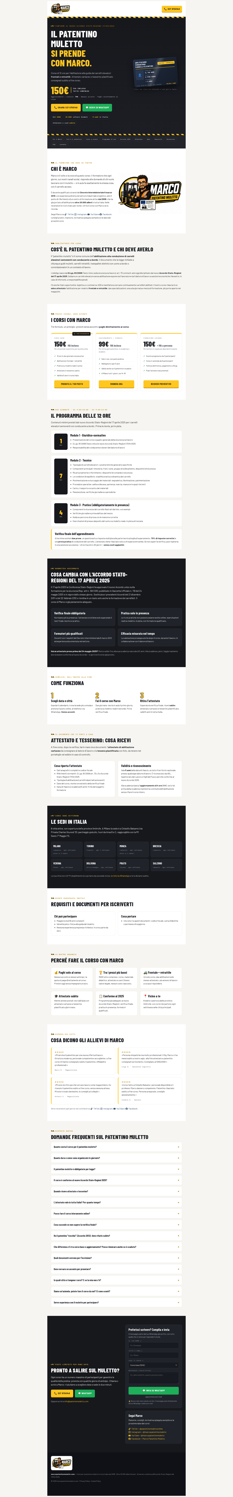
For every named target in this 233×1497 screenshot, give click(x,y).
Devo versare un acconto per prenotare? (72, 1269)
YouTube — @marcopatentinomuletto (147, 1435)
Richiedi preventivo (161, 383)
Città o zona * (135, 1351)
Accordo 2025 (125, 139)
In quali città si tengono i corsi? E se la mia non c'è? (77, 1280)
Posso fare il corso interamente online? (72, 1213)
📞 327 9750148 (172, 9)
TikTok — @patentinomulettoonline (147, 1428)
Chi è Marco (57, 139)
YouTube (94, 214)
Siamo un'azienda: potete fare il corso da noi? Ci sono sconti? (82, 1291)
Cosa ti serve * (136, 1360)
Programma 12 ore (109, 139)
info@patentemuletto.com (76, 1401)
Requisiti (158, 139)
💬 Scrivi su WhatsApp (97, 107)
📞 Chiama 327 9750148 (66, 107)
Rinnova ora (116, 383)
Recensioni (171, 139)
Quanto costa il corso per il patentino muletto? (75, 1146)
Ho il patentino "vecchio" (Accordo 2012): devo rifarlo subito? (82, 1235)
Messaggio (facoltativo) (140, 1370)
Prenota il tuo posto (72, 383)
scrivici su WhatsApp (120, 876)
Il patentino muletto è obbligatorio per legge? (74, 1169)
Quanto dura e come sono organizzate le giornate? (77, 1157)
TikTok (70, 214)
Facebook (107, 214)
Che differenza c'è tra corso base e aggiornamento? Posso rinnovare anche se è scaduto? (95, 1246)
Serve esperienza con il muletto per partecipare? (76, 1302)
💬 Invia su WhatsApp (153, 1390)
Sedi (148, 139)
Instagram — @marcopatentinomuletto (148, 1432)
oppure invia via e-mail (153, 1397)
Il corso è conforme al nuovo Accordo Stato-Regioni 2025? (80, 1180)
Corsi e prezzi (92, 139)
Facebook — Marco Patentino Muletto (148, 1438)
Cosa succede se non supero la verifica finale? (75, 1224)
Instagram (82, 214)
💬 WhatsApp (85, 1393)
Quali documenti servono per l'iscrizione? (73, 1257)
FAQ (54, 144)
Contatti (63, 144)
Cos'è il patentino (74, 139)
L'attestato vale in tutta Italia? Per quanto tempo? (77, 1202)
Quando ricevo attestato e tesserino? (71, 1191)
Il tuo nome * (135, 1341)
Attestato (138, 139)
